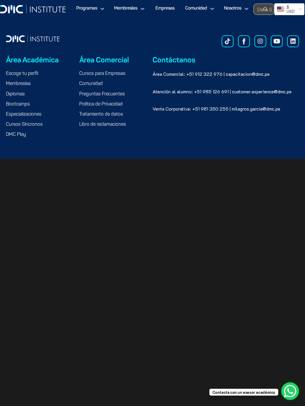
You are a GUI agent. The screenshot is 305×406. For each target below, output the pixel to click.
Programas (86, 8)
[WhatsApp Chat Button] (290, 391)
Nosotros (232, 8)
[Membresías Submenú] (142, 9)
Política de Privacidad (101, 104)
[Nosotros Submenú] (246, 9)
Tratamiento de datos (101, 114)
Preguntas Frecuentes (102, 94)
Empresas (165, 8)
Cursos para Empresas (102, 73)
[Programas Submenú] (102, 9)
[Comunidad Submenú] (212, 9)
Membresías (125, 8)
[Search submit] (266, 9)
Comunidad (196, 8)
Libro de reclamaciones (102, 124)
